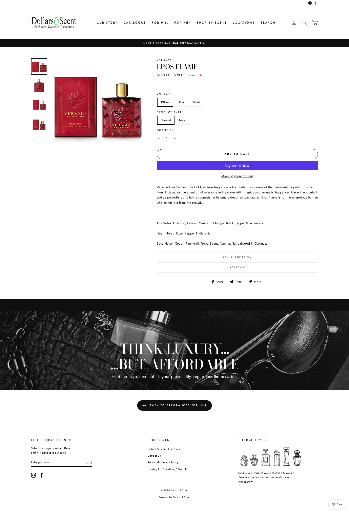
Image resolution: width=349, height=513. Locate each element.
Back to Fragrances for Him (177, 405)
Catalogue (135, 22)
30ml (196, 102)
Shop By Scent (212, 22)
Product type (169, 112)
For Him (160, 22)
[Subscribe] (89, 462)
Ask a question (237, 257)
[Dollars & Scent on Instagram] (33, 475)
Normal (166, 120)
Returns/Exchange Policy (163, 462)
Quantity (165, 130)
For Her (182, 22)
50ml (181, 102)
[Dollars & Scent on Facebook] (41, 475)
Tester (182, 120)
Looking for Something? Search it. (169, 469)
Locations (244, 22)
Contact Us (154, 456)
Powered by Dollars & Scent (174, 497)
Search (268, 22)
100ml (165, 102)
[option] (174, 43)
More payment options (237, 176)
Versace (164, 60)
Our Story (107, 22)
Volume (164, 94)
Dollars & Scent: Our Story (164, 449)
